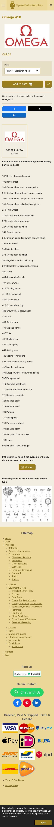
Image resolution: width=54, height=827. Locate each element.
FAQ (7, 655)
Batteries (13, 548)
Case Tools (17, 597)
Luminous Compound (22, 570)
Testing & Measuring (21, 622)
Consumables (15, 554)
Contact (9, 652)
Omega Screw (14, 149)
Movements (14, 640)
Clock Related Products (19, 551)
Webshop (9, 545)
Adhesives (17, 560)
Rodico (15, 576)
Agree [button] (43, 822)
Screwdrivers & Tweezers (24, 619)
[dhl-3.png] (10, 769)
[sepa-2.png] (43, 741)
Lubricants (17, 567)
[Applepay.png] (10, 741)
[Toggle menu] (3, 5)
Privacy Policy (11, 785)
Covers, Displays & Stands (24, 600)
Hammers (16, 610)
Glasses (12, 627)
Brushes (16, 594)
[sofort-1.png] (10, 754)
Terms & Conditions (14, 780)
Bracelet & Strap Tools (22, 591)
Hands (12, 631)
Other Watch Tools (20, 616)
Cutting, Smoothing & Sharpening (27, 603)
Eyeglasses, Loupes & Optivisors (27, 606)
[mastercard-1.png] (27, 728)
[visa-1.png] (10, 728)
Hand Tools (17, 613)
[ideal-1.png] (27, 741)
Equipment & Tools (17, 588)
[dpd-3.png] (43, 754)
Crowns (12, 584)
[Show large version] (27, 504)
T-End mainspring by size (20, 637)
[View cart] (50, 5)
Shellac (15, 579)
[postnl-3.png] (27, 769)
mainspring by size (17, 634)
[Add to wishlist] (48, 84)
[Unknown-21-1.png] (27, 754)
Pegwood (16, 573)
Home (8, 538)
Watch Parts (14, 643)
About (8, 542)
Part (6, 65)
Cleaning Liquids (19, 564)
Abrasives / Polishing (22, 557)
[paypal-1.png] (43, 728)
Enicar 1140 (17, 646)
